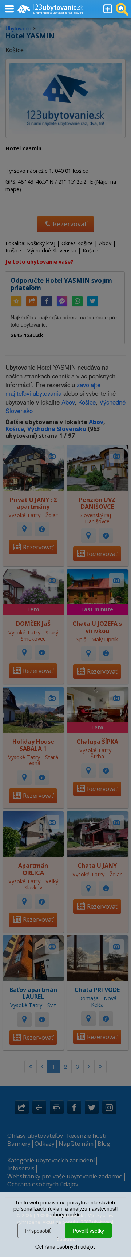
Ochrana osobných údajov (65, 1246)
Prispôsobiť (38, 1230)
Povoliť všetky (88, 1230)
